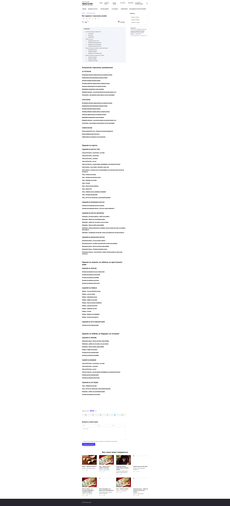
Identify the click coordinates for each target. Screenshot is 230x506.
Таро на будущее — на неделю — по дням (93, 152)
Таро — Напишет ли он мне (89, 180)
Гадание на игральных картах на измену (93, 205)
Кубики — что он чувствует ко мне (91, 291)
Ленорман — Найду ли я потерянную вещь (93, 219)
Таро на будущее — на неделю (90, 155)
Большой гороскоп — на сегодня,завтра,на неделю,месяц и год (99, 92)
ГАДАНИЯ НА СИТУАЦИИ (93, 60)
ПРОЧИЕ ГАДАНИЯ (114, 3)
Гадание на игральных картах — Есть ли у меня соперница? (98, 208)
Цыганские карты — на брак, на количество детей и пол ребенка (99, 243)
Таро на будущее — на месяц (90, 158)
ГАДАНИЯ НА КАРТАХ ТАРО (93, 40)
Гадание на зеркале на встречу (90, 280)
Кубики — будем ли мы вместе (90, 317)
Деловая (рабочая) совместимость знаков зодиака (96, 83)
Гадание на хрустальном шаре (90, 325)
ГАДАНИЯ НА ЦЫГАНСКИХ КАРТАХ (94, 46)
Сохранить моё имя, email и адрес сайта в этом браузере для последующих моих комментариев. (100, 441)
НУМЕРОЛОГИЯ (130, 2)
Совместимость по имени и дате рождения (93, 137)
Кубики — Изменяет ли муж (89, 308)
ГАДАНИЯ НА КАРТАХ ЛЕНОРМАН (94, 44)
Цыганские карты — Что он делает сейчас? (93, 240)
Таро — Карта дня (87, 189)
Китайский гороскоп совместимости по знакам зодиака (97, 75)
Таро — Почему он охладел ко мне (91, 177)
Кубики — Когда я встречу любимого (92, 302)
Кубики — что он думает (88, 294)
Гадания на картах (89, 39)
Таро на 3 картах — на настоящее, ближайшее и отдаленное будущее (101, 164)
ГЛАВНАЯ (101, 2)
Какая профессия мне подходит (90, 134)
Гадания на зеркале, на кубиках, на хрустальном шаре (97, 48)
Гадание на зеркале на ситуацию (91, 274)
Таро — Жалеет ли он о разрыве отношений (94, 191)
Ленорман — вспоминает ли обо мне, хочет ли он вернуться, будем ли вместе (103, 232)
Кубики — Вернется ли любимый (90, 314)
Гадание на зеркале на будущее (91, 283)
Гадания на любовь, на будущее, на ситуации (95, 55)
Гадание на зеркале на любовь (90, 277)
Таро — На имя (86, 183)
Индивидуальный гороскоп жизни (91, 80)
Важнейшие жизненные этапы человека (93, 89)
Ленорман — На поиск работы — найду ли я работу (95, 216)
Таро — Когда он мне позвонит (90, 186)
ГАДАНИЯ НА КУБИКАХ (92, 51)
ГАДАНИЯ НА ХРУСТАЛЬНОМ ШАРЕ (95, 53)
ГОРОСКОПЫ (90, 35)
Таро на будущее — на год (89, 161)
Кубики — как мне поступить (89, 305)
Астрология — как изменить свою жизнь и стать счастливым (98, 95)
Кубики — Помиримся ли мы (89, 297)
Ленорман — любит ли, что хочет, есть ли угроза (95, 222)
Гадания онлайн (87, 4)
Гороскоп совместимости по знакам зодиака (94, 86)
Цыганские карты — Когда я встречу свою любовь (95, 246)
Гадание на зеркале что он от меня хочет (93, 271)
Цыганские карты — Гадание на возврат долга (94, 249)
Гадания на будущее (135, 19)
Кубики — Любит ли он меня (89, 300)
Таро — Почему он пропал (89, 174)
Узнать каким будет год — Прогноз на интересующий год (97, 131)
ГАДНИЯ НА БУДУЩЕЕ (92, 59)
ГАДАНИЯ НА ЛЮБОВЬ (92, 57)
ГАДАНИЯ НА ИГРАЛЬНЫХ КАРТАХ (94, 42)
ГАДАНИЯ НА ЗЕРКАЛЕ (92, 49)
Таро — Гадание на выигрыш (89, 194)
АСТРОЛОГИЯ (122, 2)
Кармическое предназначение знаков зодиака (94, 77)
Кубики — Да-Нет (86, 311)
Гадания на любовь (135, 17)
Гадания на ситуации (135, 22)
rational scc (133, 28)
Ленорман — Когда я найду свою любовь (93, 225)
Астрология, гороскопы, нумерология (93, 31)
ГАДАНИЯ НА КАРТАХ (106, 3)
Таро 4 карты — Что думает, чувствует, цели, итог (95, 167)
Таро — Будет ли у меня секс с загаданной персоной (96, 197)
